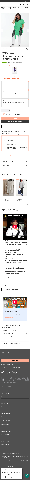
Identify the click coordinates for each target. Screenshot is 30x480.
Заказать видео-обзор (17, 62)
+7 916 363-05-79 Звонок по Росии (12, 365)
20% (3, 114)
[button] (15, 330)
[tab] (15, 330)
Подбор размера (5, 403)
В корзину (15, 118)
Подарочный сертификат (7, 406)
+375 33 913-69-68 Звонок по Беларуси (13, 367)
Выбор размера (9, 162)
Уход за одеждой (5, 400)
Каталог (3, 390)
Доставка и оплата (5, 393)
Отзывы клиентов (5, 434)
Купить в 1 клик (15, 127)
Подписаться (15, 360)
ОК (11, 477)
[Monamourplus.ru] (9, 4)
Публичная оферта (5, 441)
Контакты (3, 416)
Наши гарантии (5, 444)
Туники (26, 7)
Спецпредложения (5, 413)
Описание (7, 155)
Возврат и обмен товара (7, 396)
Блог (2, 447)
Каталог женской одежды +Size (15, 7)
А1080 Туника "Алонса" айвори (9, 197)
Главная (4, 7)
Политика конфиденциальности (8, 438)
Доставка (7, 165)
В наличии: (4, 62)
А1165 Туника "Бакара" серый (21, 197)
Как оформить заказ (6, 410)
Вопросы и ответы (5, 428)
